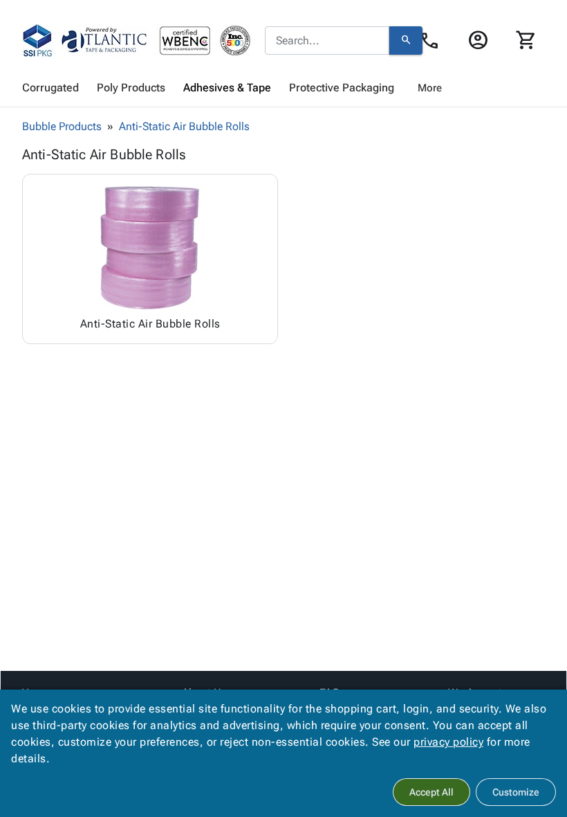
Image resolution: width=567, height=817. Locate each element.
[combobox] (327, 41)
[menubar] (283, 88)
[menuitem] (50, 88)
